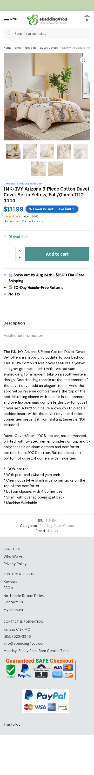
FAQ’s (8, 587)
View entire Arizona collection (23, 183)
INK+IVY (52, 531)
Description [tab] (14, 323)
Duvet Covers (49, 48)
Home (7, 48)
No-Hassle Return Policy (24, 595)
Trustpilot (12, 724)
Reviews (10, 581)
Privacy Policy (15, 563)
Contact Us (13, 602)
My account (13, 609)
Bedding (31, 48)
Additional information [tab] (23, 335)
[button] (83, 60)
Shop (18, 48)
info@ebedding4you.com (25, 643)
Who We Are (14, 556)
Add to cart (57, 254)
